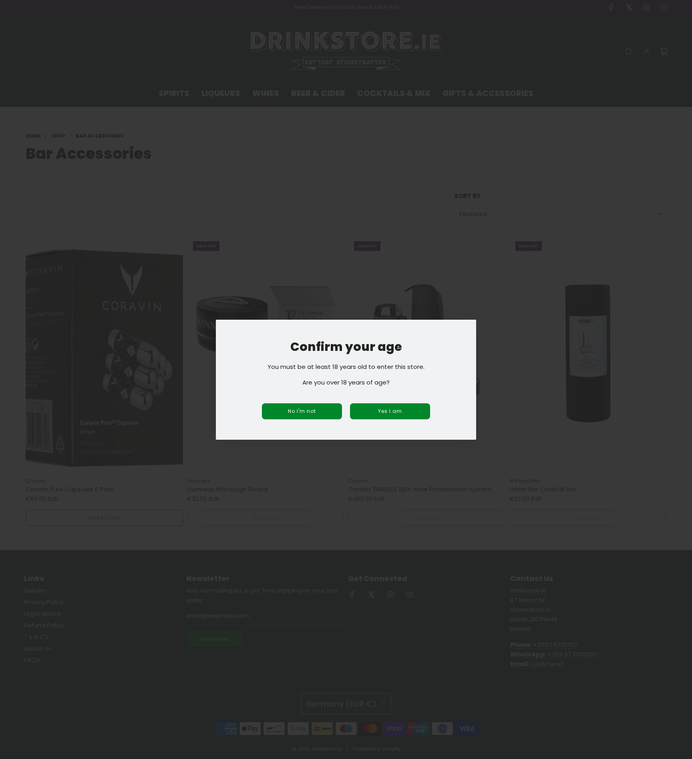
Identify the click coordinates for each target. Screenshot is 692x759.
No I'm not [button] (302, 411)
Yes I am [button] (390, 411)
